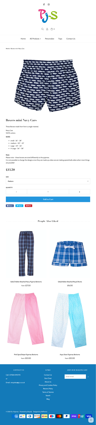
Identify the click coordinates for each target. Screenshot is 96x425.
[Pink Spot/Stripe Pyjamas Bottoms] (26, 320)
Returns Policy (48, 389)
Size (7, 177)
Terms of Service (48, 392)
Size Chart (48, 378)
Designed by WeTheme (40, 411)
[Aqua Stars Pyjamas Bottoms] (70, 320)
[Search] (42, 29)
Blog (48, 399)
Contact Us (70, 39)
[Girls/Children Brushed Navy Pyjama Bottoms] (26, 254)
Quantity (9, 187)
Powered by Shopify (26, 411)
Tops (60, 39)
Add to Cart (48, 199)
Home (23, 39)
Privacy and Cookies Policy (48, 385)
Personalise (49, 39)
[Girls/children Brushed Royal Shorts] (70, 254)
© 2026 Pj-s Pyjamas (12, 411)
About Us (48, 382)
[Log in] (47, 29)
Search (48, 395)
